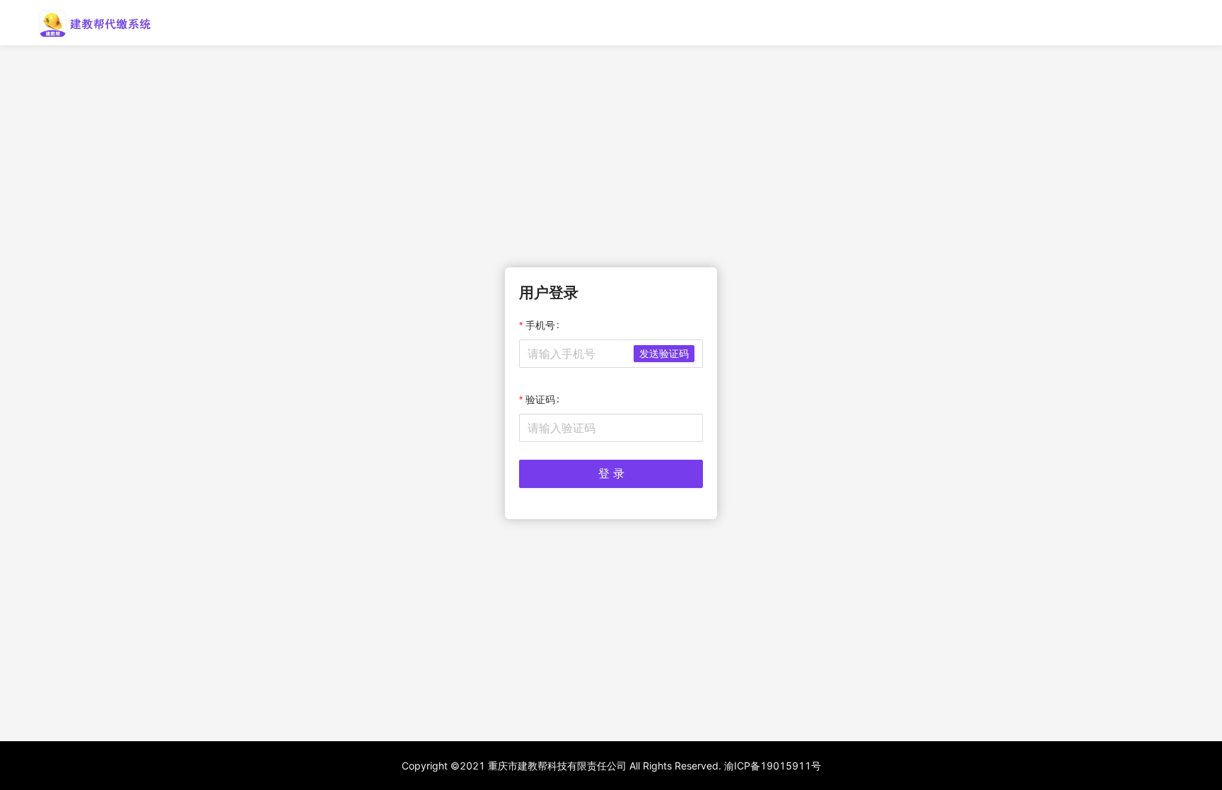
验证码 (540, 399)
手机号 (540, 325)
